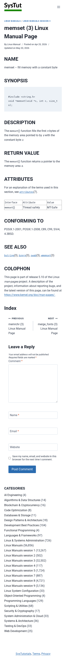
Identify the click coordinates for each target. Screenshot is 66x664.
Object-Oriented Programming (22, 595)
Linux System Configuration (21, 590)
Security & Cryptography (19, 611)
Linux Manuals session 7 (19, 575)
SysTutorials (23, 653)
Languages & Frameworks (20, 535)
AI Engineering (13, 495)
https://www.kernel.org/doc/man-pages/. (29, 295)
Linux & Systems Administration (24, 540)
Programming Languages (20, 600)
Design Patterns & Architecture (23, 520)
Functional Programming (19, 530)
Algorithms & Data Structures (22, 500)
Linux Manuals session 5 (19, 570)
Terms (36, 653)
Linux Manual (13, 44)
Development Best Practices (21, 525)
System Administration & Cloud (23, 616)
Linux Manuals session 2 (19, 555)
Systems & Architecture (18, 621)
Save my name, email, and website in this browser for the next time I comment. (34, 458)
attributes (26, 192)
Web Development (15, 631)
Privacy (46, 653)
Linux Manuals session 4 (19, 565)
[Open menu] (58, 7)
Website (15, 447)
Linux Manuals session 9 (19, 585)
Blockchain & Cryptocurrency (22, 505)
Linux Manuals (12, 21)
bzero (22, 255)
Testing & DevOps (15, 626)
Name (14, 415)
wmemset (46, 255)
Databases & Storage (17, 515)
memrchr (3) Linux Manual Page (17, 326)
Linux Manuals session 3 (37, 21)
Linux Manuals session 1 (19, 550)
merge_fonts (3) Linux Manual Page (48, 326)
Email (14, 431)
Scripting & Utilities (16, 606)
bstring (9, 255)
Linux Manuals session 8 (19, 580)
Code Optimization (15, 510)
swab (33, 255)
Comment (15, 361)
